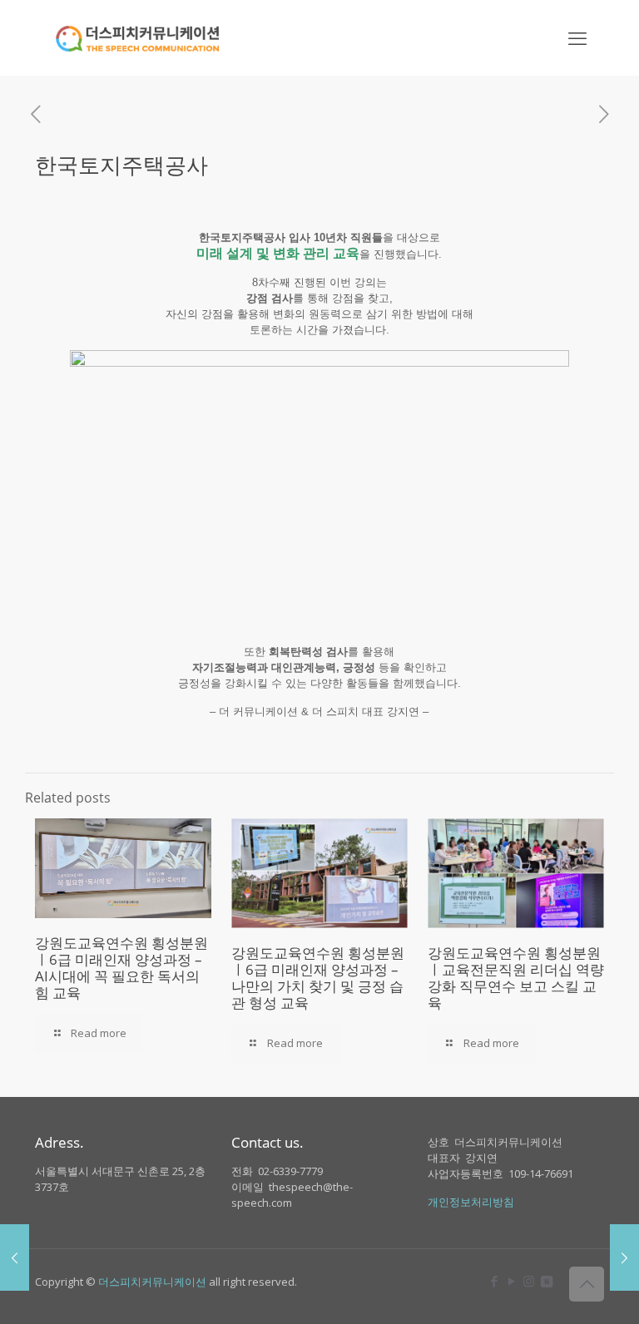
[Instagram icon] (529, 1280)
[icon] (546, 1280)
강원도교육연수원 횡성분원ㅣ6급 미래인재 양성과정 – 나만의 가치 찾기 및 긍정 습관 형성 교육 (317, 977)
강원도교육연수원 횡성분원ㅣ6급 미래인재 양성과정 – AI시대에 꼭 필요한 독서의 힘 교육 (121, 967)
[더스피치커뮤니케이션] (138, 37)
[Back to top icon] (586, 1284)
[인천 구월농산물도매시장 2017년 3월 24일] (14, 1257)
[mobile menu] (577, 37)
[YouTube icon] (511, 1280)
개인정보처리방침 (471, 1201)
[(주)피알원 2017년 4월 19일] (624, 1257)
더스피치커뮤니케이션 (152, 1281)
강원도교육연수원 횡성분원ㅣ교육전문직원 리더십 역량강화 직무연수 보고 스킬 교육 (516, 977)
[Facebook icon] (494, 1280)
